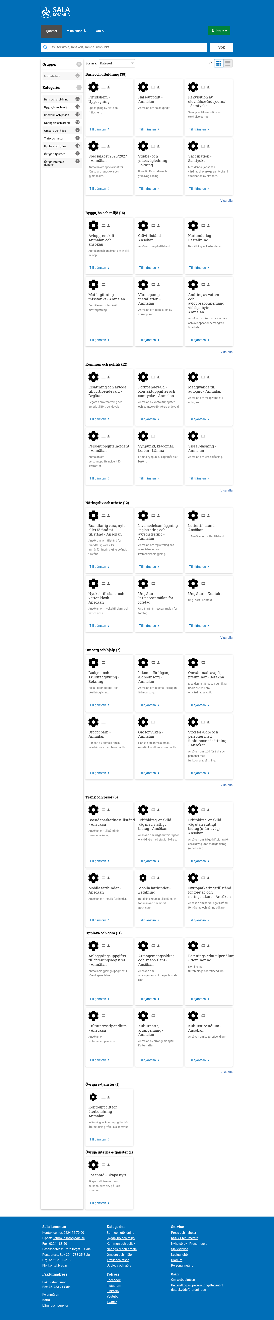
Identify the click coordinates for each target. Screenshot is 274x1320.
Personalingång (182, 1265)
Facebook (114, 1280)
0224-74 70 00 (74, 1233)
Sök (221, 47)
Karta (46, 1300)
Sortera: (91, 63)
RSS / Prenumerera (184, 1238)
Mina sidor (75, 31)
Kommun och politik (121, 1244)
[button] (79, 64)
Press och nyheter (183, 1233)
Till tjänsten (97, 129)
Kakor (175, 1274)
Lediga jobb (179, 1255)
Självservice (179, 1249)
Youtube (112, 1296)
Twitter (112, 1302)
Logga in (219, 30)
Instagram (114, 1286)
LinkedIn (113, 1291)
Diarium (176, 1260)
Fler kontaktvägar (54, 1265)
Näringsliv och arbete (122, 1249)
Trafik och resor (118, 1260)
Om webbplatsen (183, 1280)
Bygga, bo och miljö (121, 1238)
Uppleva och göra (119, 1265)
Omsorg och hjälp (119, 1255)
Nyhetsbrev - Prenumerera (189, 1244)
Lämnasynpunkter (55, 1305)
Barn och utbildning (120, 1233)
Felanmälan (50, 1294)
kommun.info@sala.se (69, 1238)
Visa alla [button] (226, 201)
